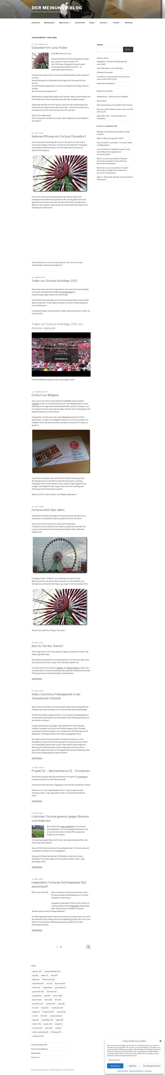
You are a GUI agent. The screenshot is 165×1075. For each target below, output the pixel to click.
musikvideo (57, 1008)
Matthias (100, 132)
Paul (98, 143)
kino (58, 1000)
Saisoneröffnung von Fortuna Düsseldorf (59, 136)
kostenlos (37, 1004)
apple (44, 975)
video (48, 1028)
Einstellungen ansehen (151, 1066)
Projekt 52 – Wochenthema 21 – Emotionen (61, 771)
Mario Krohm (73, 668)
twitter (36, 1024)
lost (35, 1008)
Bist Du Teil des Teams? (47, 646)
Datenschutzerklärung (136, 1071)
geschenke (38, 992)
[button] (160, 1041)
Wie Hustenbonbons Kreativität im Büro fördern (114, 105)
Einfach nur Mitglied (45, 395)
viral (58, 1028)
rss (35, 1016)
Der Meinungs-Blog (57, 7)
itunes (48, 1000)
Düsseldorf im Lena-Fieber (49, 47)
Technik (116, 23)
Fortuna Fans (67, 292)
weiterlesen (37, 679)
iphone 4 (37, 1000)
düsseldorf (38, 983)
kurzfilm (50, 1004)
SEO (44, 1016)
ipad (47, 996)
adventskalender (52, 971)
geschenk (60, 987)
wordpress (37, 1036)
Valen (99, 177)
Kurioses (103, 23)
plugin (36, 1012)
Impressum (148, 1071)
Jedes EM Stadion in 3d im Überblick (110, 68)
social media (56, 1016)
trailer (59, 1020)
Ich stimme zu (61, 359)
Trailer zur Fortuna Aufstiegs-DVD (54, 280)
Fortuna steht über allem (48, 510)
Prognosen (74, 906)
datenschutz (48, 979)
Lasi (98, 149)
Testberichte (80, 23)
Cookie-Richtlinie (122, 1071)
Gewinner (52, 992)
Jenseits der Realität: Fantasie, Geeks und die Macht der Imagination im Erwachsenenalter (113, 151)
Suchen (100, 45)
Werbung (128, 23)
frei (71, 919)
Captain (35, 404)
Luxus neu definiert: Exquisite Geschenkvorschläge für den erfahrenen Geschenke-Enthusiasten (112, 161)
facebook (60, 983)
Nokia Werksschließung (106, 83)
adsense (37, 971)
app (35, 975)
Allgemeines (64, 23)
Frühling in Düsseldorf (105, 72)
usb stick (37, 1028)
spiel (35, 1020)
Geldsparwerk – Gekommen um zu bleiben (112, 97)
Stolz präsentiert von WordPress (62, 1070)
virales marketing (40, 1032)
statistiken (47, 1020)
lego (61, 1004)
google (36, 996)
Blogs (92, 23)
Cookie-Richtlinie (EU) (39, 1045)
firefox (36, 987)
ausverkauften (67, 826)
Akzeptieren (115, 1066)
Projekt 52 (48, 1012)
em (49, 983)
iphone (57, 996)
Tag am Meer (102, 101)
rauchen (61, 1012)
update (48, 1024)
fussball (47, 987)
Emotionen (82, 777)
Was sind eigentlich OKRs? (114, 138)
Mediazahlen (49, 23)
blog (54, 975)
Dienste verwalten (114, 1060)
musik (44, 1008)
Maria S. (100, 159)
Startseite (36, 23)
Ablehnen (132, 1066)
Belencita (100, 168)
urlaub (58, 1024)
